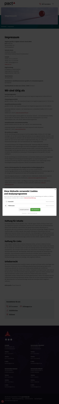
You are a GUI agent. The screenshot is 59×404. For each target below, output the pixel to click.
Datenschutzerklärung (30, 198)
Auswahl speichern (24, 209)
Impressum (24, 213)
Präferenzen (11, 205)
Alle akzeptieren (35, 209)
